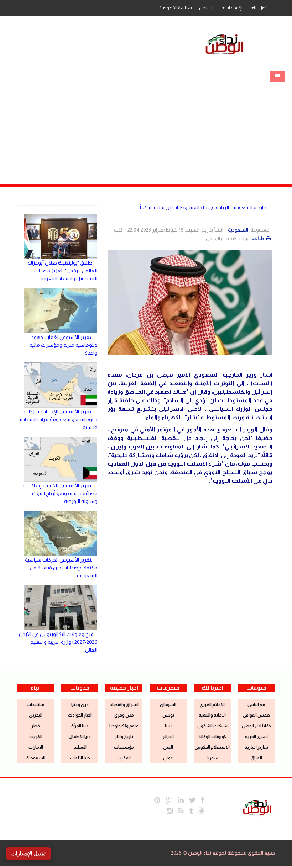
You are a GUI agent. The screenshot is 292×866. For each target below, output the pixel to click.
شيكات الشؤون (212, 725)
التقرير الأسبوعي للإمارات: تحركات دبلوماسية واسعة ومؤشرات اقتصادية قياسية (57, 419)
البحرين (35, 715)
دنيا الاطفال (80, 736)
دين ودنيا (80, 704)
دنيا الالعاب (80, 757)
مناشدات (36, 704)
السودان (168, 704)
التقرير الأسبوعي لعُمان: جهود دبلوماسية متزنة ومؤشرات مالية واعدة (63, 345)
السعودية (238, 230)
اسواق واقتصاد (124, 704)
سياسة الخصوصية (175, 7)
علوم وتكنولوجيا (124, 725)
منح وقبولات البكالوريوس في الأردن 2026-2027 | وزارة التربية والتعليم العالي (58, 642)
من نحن (206, 7)
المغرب (124, 757)
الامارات (35, 747)
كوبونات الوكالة (212, 736)
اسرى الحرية (256, 736)
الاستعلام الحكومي (212, 747)
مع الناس (256, 704)
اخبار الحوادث (80, 715)
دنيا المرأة (79, 725)
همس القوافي (256, 715)
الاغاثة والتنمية (212, 715)
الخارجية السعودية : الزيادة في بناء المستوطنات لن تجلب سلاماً (204, 207)
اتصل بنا (261, 7)
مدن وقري (124, 715)
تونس (168, 715)
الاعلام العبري (212, 704)
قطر (35, 725)
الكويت (35, 736)
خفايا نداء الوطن (256, 725)
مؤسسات (124, 747)
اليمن (168, 747)
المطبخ (80, 747)
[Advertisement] (146, 120)
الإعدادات (234, 7)
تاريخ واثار (124, 736)
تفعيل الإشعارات (28, 853)
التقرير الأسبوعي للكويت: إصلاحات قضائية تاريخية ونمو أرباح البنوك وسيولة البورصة (60, 493)
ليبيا (168, 725)
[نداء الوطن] (257, 806)
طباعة (258, 238)
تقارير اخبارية (256, 747)
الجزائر (168, 736)
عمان (168, 757)
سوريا (212, 757)
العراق (256, 757)
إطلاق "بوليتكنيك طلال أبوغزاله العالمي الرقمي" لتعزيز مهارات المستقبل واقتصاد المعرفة (62, 270)
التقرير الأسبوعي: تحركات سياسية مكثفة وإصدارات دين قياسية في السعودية (61, 567)
